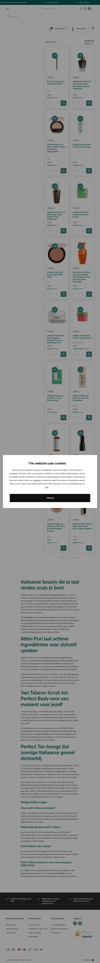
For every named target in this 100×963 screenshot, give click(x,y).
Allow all (50, 498)
